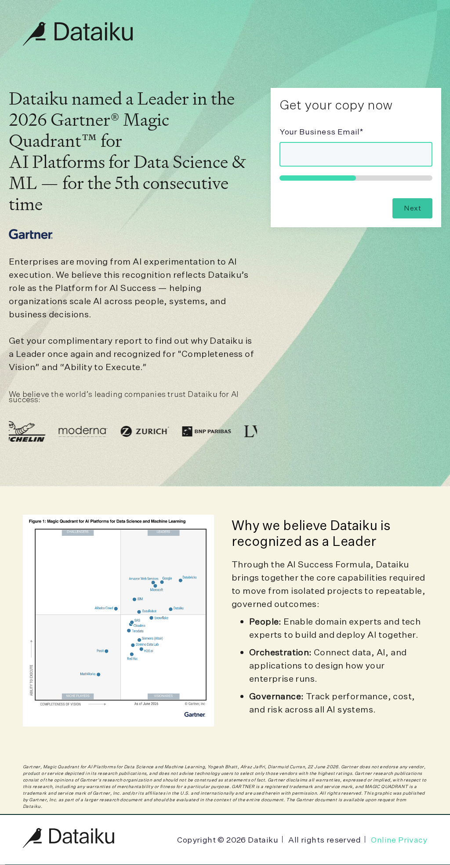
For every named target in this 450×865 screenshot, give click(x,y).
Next (412, 208)
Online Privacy (399, 839)
